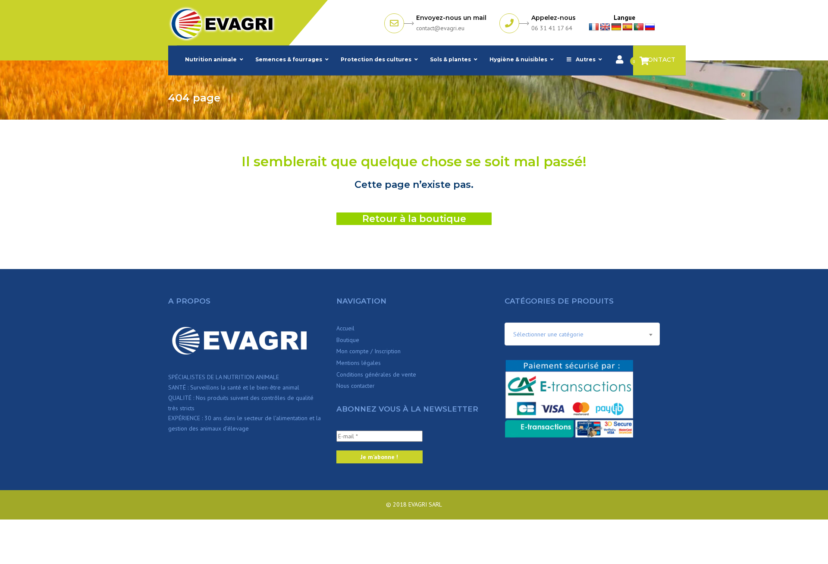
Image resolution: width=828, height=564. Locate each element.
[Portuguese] (639, 27)
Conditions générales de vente (376, 374)
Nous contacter (355, 386)
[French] (594, 27)
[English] (605, 27)
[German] (616, 27)
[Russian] (650, 27)
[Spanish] (627, 27)
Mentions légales (358, 363)
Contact (659, 59)
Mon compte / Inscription (368, 351)
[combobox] (582, 334)
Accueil (345, 328)
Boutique (347, 340)
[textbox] (582, 334)
